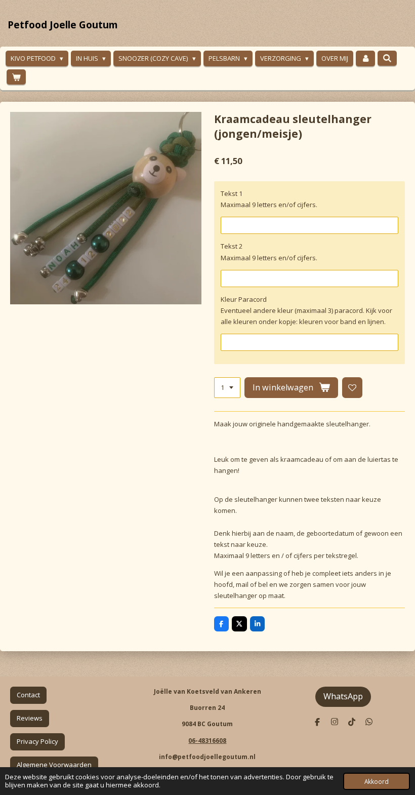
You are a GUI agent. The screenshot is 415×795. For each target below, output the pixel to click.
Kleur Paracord (244, 299)
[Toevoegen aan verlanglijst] (352, 387)
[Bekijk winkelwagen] (16, 77)
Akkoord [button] (376, 781)
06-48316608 (207, 740)
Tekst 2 (231, 246)
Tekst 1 (231, 193)
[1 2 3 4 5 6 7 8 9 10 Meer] (227, 387)
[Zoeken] (387, 58)
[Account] (365, 58)
